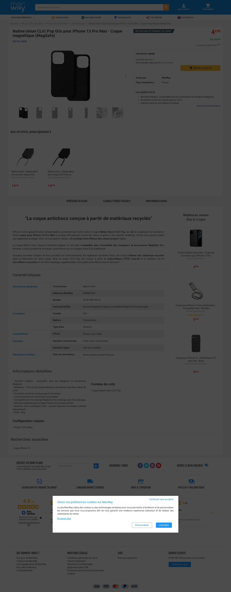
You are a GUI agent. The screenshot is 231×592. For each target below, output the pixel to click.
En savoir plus (64, 518)
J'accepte (164, 525)
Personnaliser (142, 525)
